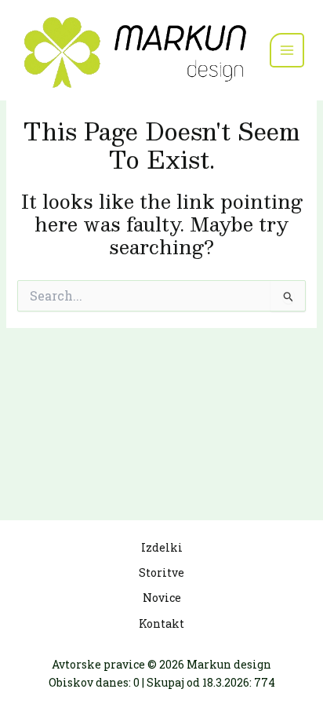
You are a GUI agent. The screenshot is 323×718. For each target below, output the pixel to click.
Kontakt (161, 623)
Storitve (161, 572)
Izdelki (162, 547)
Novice (162, 597)
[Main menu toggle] (287, 50)
